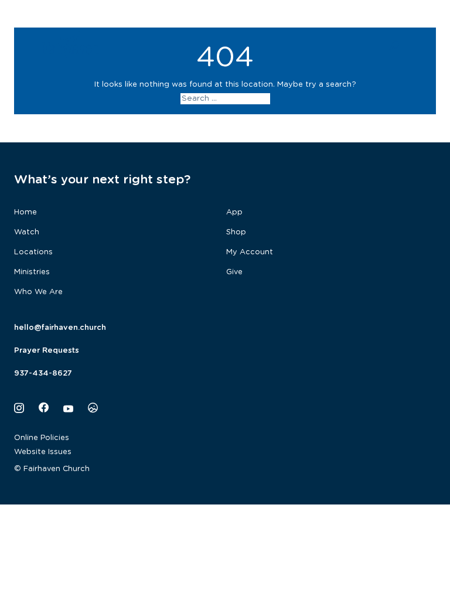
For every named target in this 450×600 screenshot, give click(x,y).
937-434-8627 (43, 373)
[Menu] (423, 44)
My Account (249, 252)
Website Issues (42, 452)
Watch (26, 232)
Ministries (32, 272)
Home (25, 212)
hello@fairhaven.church (60, 328)
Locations (33, 252)
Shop (236, 232)
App (234, 212)
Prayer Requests (46, 350)
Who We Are (38, 292)
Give (234, 272)
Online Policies (41, 438)
